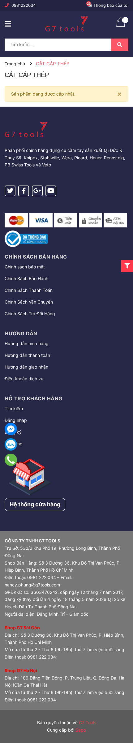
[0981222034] (11, 460)
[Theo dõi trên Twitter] (10, 191)
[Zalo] (11, 444)
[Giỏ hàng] (120, 26)
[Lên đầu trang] (122, 713)
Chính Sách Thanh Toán (29, 290)
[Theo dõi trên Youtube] (50, 191)
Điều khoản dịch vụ (24, 378)
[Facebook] (11, 429)
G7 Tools (87, 722)
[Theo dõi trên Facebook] (23, 191)
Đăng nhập (16, 420)
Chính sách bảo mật (25, 266)
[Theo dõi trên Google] (37, 191)
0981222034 (23, 5)
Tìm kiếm (14, 408)
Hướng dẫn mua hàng (27, 343)
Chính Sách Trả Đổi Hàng (30, 313)
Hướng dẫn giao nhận (26, 366)
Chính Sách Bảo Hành (26, 278)
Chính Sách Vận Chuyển (29, 301)
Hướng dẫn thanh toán (27, 355)
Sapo (80, 730)
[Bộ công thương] (26, 238)
